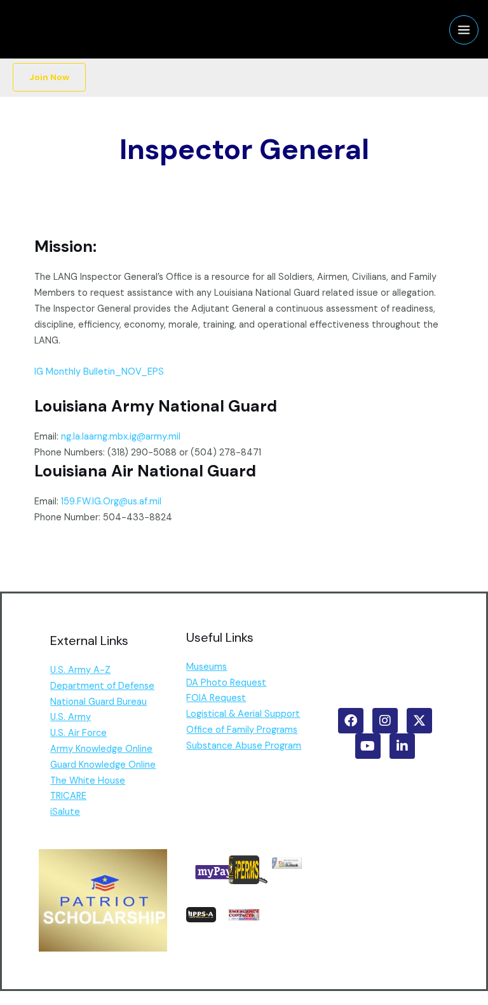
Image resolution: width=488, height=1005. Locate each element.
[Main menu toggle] (463, 30)
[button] (49, 77)
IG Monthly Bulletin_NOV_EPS (99, 372)
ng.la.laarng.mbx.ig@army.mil (120, 437)
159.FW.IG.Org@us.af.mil (111, 502)
